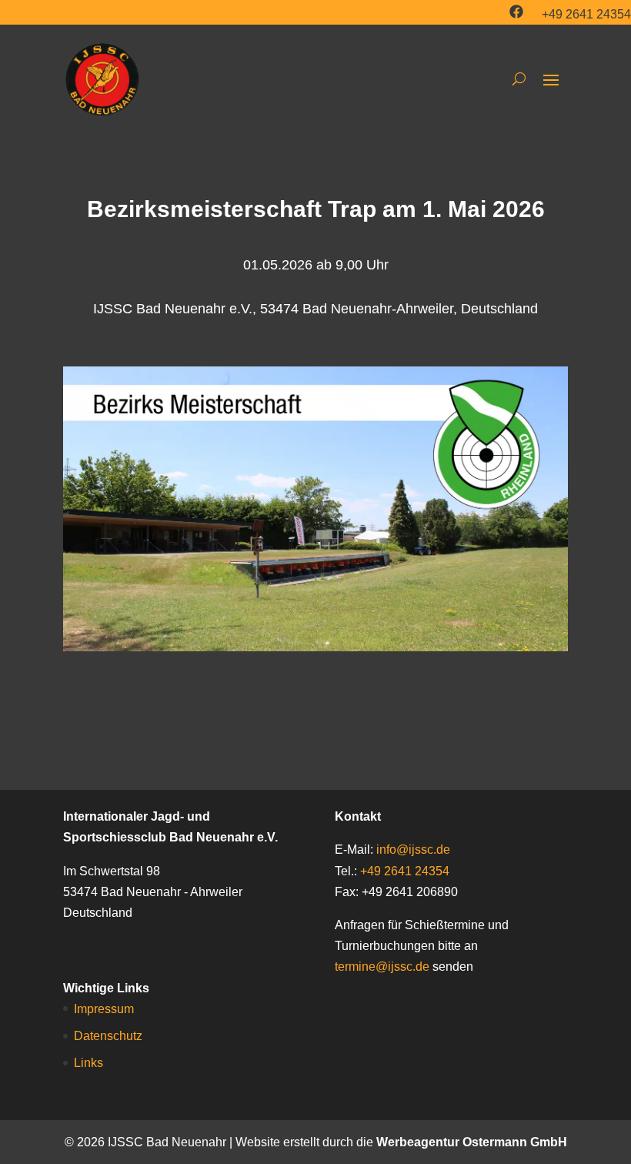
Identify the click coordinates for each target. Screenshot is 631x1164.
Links (88, 1062)
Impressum (104, 1008)
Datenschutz (108, 1035)
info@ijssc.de (413, 849)
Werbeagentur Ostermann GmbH (471, 1142)
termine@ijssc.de (382, 966)
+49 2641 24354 (586, 14)
